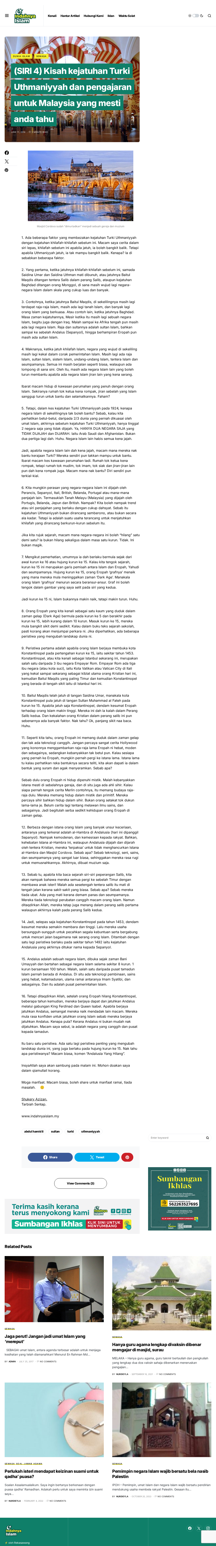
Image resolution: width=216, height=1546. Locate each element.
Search (207, 1138)
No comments (48, 1361)
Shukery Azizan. (34, 1099)
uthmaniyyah (90, 1131)
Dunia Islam (21, 56)
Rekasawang (22, 1542)
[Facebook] (189, 1528)
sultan (55, 1131)
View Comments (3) (80, 1183)
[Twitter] (199, 1528)
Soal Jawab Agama (29, 1463)
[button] (7, 15)
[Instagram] (208, 1528)
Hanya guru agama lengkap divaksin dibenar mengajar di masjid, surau (156, 1347)
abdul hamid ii (33, 1131)
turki (70, 1131)
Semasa (41, 56)
